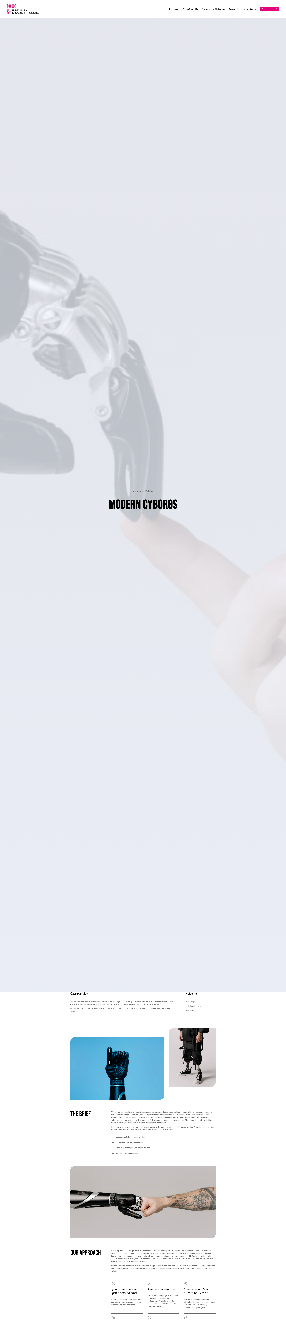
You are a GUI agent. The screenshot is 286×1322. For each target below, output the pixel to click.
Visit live (187, 1016)
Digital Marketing (146, 491)
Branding (136, 491)
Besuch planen (268, 9)
